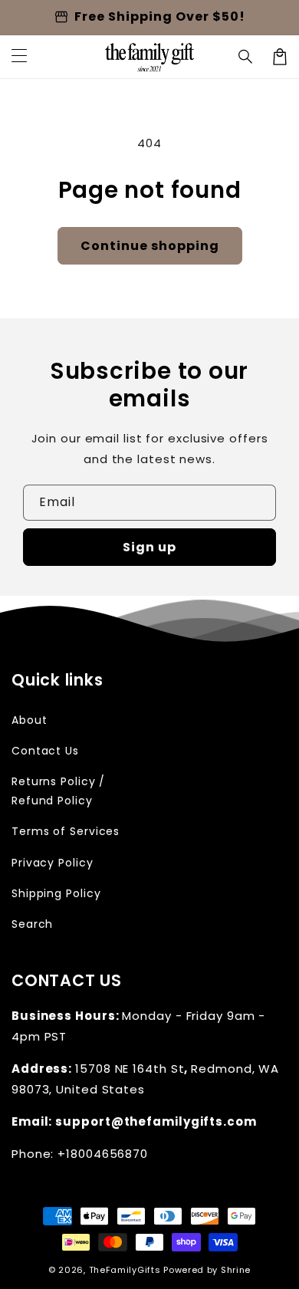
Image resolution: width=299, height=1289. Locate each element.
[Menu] (19, 57)
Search (32, 924)
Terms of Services (66, 831)
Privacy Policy (53, 862)
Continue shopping (149, 246)
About (30, 720)
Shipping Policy (56, 893)
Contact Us (45, 750)
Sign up (149, 547)
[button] (246, 57)
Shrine (236, 1270)
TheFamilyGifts (125, 1270)
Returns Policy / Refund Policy (58, 791)
